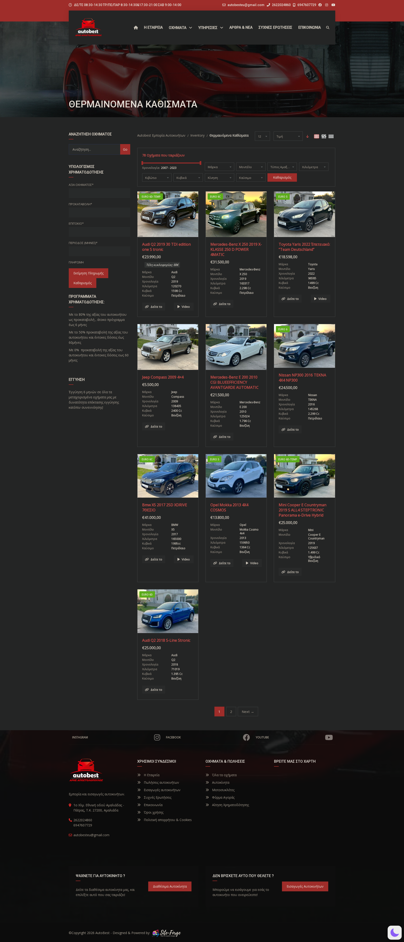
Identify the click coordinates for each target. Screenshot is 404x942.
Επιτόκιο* (76, 223)
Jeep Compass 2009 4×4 (163, 377)
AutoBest (102, 933)
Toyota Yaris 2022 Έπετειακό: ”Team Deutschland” (304, 247)
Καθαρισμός (82, 283)
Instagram (80, 737)
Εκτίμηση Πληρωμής (88, 273)
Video (186, 307)
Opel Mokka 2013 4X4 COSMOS (229, 507)
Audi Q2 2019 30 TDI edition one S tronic (166, 247)
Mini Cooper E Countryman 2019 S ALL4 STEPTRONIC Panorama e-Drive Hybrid (302, 510)
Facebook (173, 737)
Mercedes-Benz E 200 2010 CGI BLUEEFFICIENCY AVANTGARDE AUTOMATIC (234, 382)
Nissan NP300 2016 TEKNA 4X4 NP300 (302, 377)
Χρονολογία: (151, 168)
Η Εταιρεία (151, 775)
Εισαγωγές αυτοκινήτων (161, 790)
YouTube (262, 737)
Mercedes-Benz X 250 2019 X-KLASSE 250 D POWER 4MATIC (236, 249)
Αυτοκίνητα (220, 782)
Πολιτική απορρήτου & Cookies (167, 820)
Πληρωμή (76, 262)
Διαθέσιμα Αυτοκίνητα (170, 886)
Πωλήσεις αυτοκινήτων (161, 782)
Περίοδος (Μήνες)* (83, 243)
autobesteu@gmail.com (245, 5)
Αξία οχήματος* (81, 185)
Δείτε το (156, 307)
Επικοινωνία (152, 805)
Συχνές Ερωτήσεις (157, 797)
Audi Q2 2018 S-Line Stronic (166, 640)
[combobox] (262, 136)
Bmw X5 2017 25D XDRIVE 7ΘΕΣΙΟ (164, 507)
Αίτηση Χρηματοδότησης (230, 805)
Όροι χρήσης (153, 812)
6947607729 (306, 5)
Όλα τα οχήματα (224, 775)
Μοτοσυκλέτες (222, 790)
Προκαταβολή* (80, 204)
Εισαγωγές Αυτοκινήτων (305, 886)
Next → (248, 711)
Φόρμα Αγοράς (222, 797)
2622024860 (281, 5)
